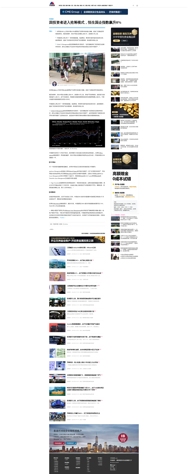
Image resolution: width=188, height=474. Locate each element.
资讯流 (60, 5)
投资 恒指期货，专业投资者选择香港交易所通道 (93, 233)
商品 (89, 5)
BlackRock (70, 173)
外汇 (84, 5)
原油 (75, 5)
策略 (69, 5)
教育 (92, 5)
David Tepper (73, 171)
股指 (86, 5)
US (97, 173)
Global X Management (57, 111)
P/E (87, 155)
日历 (72, 5)
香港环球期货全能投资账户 (68, 430)
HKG (55, 90)
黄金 (78, 5)
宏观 (64, 5)
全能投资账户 (104, 5)
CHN (65, 90)
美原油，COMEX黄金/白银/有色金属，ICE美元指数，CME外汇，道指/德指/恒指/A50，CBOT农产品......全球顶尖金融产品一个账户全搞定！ (69, 437)
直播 (66, 5)
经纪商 (99, 5)
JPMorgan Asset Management (73, 210)
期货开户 (111, 5)
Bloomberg (74, 148)
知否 (95, 5)
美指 (81, 5)
